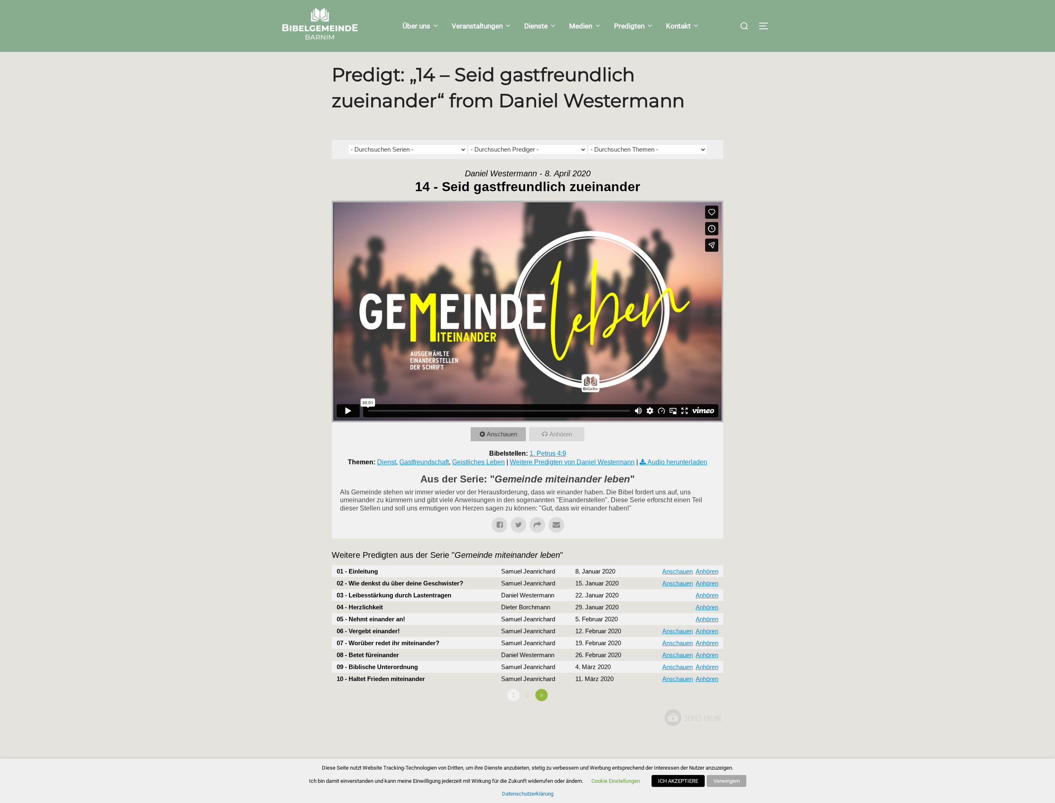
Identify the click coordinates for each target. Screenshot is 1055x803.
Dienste (536, 26)
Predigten (629, 26)
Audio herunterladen (677, 462)
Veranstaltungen (477, 26)
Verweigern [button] (726, 781)
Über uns (416, 26)
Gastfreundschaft (424, 462)
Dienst (386, 462)
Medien (580, 26)
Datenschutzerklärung (527, 794)
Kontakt (678, 26)
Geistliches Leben (478, 462)
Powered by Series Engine (692, 717)
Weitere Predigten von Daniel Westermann (572, 462)
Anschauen (502, 434)
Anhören (560, 434)
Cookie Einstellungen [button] (615, 781)
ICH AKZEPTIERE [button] (678, 781)
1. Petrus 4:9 (548, 453)
